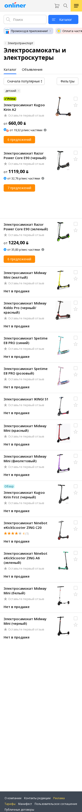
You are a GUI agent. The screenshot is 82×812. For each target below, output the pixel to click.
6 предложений (19, 139)
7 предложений (19, 188)
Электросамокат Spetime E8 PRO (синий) (26, 340)
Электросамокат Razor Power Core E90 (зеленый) (26, 226)
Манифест (25, 804)
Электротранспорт (20, 43)
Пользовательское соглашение (56, 804)
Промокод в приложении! (29, 31)
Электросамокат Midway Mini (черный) (25, 621)
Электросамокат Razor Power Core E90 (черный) (25, 155)
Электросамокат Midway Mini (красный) (25, 428)
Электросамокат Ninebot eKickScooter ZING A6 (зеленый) (25, 558)
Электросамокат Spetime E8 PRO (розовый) (26, 370)
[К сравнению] (75, 98)
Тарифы (10, 804)
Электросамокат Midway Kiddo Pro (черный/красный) (25, 308)
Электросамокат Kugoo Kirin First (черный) (24, 494)
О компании (13, 798)
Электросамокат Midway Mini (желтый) (25, 275)
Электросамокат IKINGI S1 (26, 399)
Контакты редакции (37, 798)
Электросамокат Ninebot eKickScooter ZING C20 (25, 525)
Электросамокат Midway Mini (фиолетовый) (25, 458)
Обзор (9, 486)
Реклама (59, 798)
